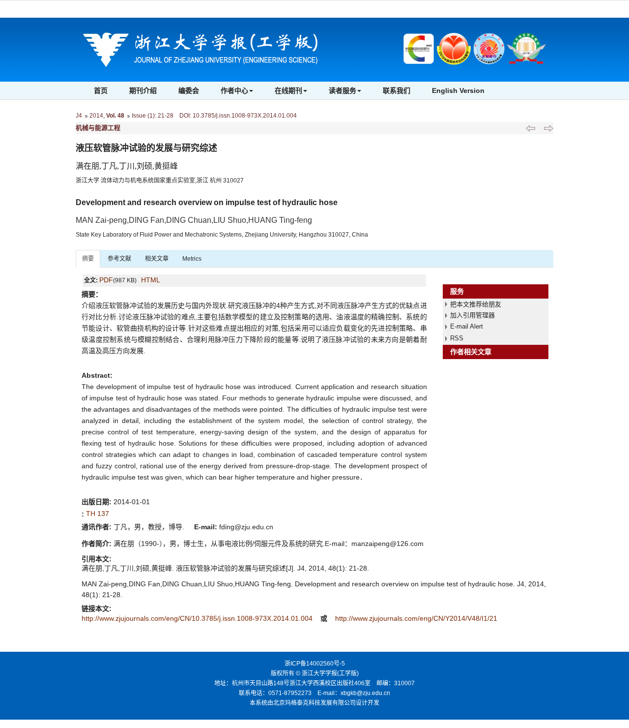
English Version (458, 90)
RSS (456, 338)
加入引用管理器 (472, 315)
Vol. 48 (115, 115)
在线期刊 (288, 90)
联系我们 (396, 90)
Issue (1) (143, 115)
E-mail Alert (466, 326)
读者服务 (342, 90)
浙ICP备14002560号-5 (315, 663)
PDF (106, 280)
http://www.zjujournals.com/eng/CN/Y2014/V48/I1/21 (416, 618)
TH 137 (97, 513)
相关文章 (157, 258)
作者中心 (234, 90)
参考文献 (119, 258)
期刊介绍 (143, 90)
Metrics (191, 258)
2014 (96, 115)
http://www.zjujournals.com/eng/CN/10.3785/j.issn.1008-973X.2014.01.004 (198, 618)
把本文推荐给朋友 (475, 304)
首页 (101, 90)
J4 (79, 115)
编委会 (188, 90)
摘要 (88, 258)
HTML (150, 280)
